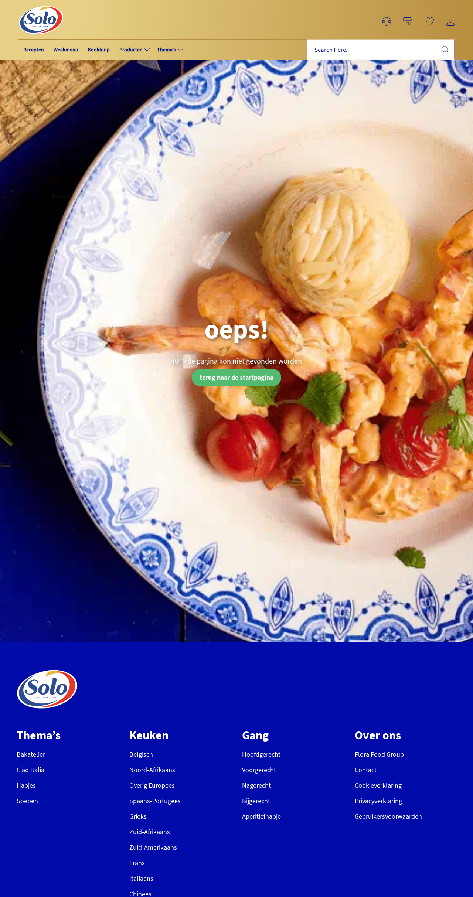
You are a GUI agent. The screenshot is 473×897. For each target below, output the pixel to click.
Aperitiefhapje (261, 816)
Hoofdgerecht (261, 754)
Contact (366, 769)
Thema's (166, 49)
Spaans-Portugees (155, 801)
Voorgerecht (259, 769)
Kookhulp (99, 49)
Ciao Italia (30, 769)
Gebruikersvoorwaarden (388, 816)
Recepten (33, 49)
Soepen (27, 801)
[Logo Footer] (47, 673)
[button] (386, 21)
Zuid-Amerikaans (153, 847)
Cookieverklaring (378, 785)
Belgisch (141, 754)
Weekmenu (66, 49)
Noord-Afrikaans (152, 769)
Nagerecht (256, 785)
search (444, 49)
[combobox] (381, 50)
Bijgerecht (256, 801)
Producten (131, 49)
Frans (137, 863)
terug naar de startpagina (236, 377)
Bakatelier (31, 754)
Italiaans (141, 878)
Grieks (138, 816)
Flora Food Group (379, 754)
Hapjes (26, 785)
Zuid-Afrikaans (149, 832)
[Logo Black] (41, 4)
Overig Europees (152, 785)
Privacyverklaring (378, 801)
